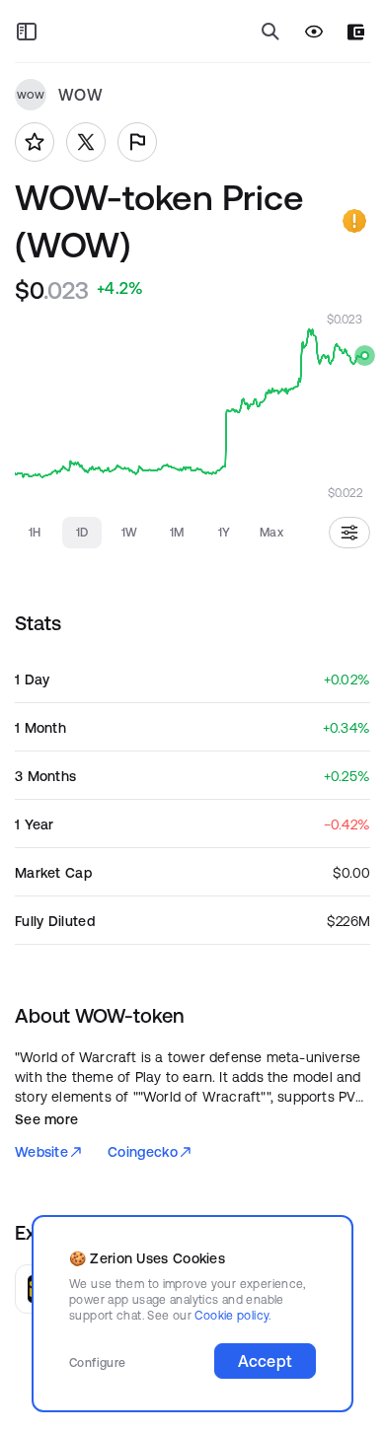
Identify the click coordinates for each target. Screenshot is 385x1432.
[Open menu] (26, 31)
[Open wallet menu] (356, 32)
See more (46, 1119)
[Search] (270, 31)
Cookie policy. (232, 1315)
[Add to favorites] (34, 142)
